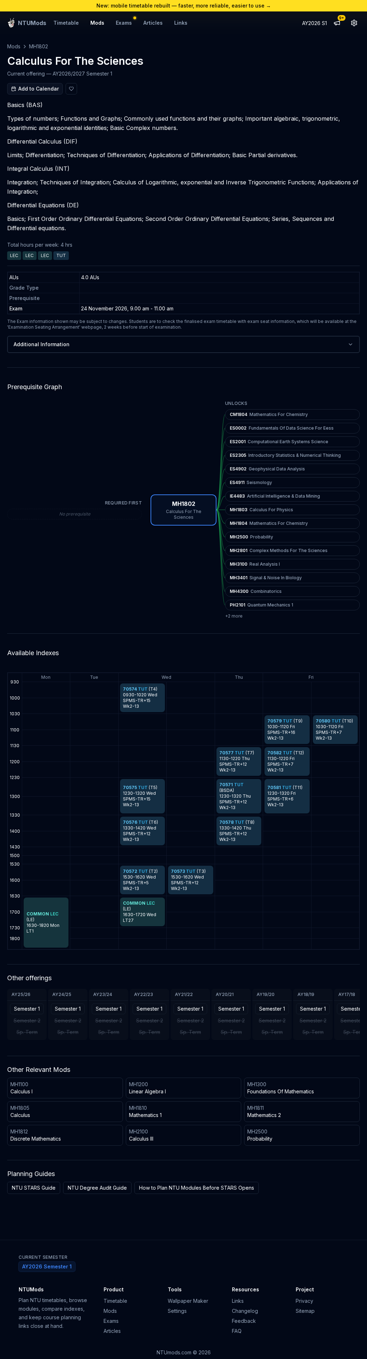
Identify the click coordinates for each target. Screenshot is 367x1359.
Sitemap (305, 1311)
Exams (124, 23)
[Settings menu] (354, 22)
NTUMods (31, 1289)
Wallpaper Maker (188, 1301)
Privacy (304, 1301)
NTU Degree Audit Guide (97, 1188)
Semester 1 (27, 1009)
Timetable (66, 23)
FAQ (237, 1331)
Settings (177, 1311)
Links (180, 23)
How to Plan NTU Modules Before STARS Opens (196, 1188)
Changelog (245, 1311)
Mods (97, 23)
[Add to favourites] (71, 89)
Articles (153, 23)
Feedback (244, 1321)
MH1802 (38, 46)
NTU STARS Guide (34, 1188)
